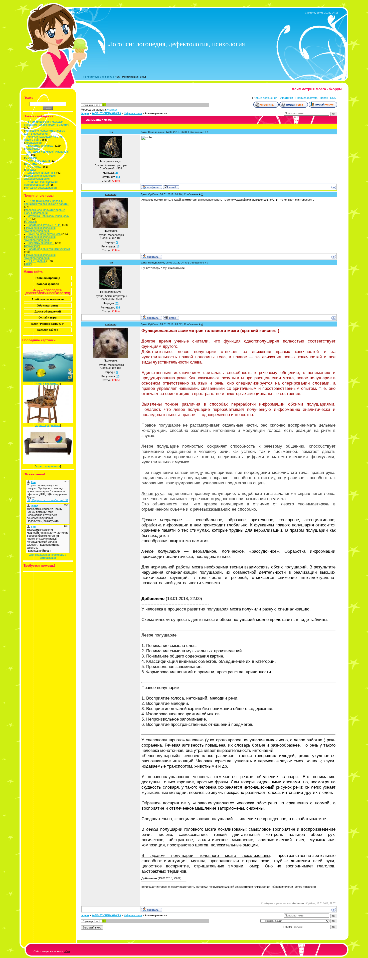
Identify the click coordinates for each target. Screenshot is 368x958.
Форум (85, 113)
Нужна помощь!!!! (39, 160)
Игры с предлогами (48, 383)
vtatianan (112, 110)
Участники (286, 97)
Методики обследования (40, 187)
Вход (143, 76)
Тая (110, 132)
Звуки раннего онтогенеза (44, 233)
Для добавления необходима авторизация (47, 556)
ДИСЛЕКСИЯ (33, 163)
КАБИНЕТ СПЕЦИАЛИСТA (106, 113)
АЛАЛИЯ (30, 157)
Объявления (33, 142)
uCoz (67, 951)
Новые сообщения (265, 97)
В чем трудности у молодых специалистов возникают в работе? (46, 123)
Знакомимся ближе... (41, 145)
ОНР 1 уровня (37, 260)
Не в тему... (35, 166)
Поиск (324, 97)
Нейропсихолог (133, 113)
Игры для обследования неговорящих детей (41, 183)
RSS (117, 76)
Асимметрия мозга (156, 113)
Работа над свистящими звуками (49, 248)
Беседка (30, 169)
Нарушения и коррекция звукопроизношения (40, 177)
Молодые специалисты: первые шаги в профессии (44, 132)
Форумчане (32, 148)
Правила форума (306, 97)
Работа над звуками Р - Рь (44, 224)
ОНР (28, 263)
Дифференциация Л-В (42, 172)
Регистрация (130, 76)
